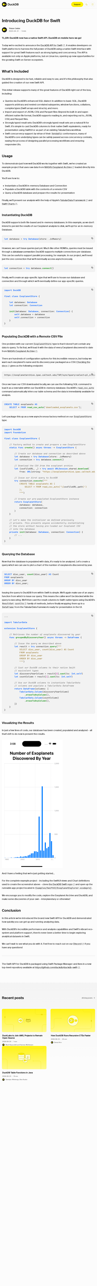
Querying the (18, 554)
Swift (8, 203)
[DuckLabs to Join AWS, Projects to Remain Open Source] (24, 1027)
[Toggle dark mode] (86, 4)
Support (77, 4)
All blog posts (87, 998)
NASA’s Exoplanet (58, 167)
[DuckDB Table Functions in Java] (24, 1063)
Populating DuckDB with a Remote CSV (32, 336)
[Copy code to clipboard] (92, 238)
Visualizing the (18, 723)
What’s (15, 71)
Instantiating (17, 215)
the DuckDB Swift (60, 884)
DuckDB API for (51, 45)
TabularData (72, 200)
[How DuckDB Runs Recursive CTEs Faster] (73, 1027)
